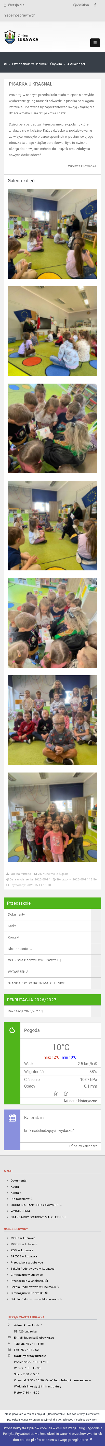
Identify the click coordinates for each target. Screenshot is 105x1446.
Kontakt (13, 937)
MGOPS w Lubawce (24, 1244)
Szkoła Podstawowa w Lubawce (32, 1268)
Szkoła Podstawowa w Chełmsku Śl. (35, 1287)
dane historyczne (83, 1101)
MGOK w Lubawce (23, 1238)
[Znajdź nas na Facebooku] (96, 5)
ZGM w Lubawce (22, 1250)
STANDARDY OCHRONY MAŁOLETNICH (36, 983)
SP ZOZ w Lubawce (24, 1256)
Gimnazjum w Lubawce (27, 1274)
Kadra (12, 926)
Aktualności (76, 64)
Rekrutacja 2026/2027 (24, 1011)
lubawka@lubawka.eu (39, 1337)
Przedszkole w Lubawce (27, 1262)
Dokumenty (16, 914)
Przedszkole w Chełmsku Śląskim (37, 64)
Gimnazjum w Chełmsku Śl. (29, 1293)
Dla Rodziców (18, 949)
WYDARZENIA (18, 972)
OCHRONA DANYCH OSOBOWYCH (33, 960)
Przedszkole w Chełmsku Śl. (30, 1281)
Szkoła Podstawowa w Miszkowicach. (36, 1299)
